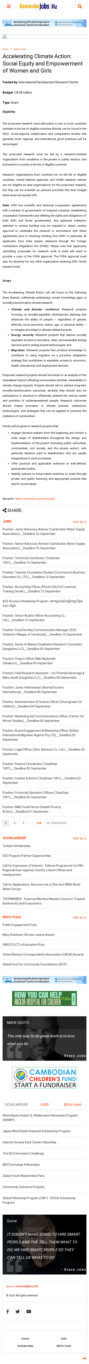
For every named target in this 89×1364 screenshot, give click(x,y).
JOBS (7, 521)
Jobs (63, 1338)
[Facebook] (7, 1311)
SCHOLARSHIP (14, 838)
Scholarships (25, 1345)
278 (39, 823)
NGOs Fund (20, 49)
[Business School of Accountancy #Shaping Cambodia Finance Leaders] (44, 37)
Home (5, 49)
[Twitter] (18, 1311)
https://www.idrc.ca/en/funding (35, 498)
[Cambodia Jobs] (38, 8)
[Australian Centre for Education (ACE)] (44, 26)
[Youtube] (28, 1311)
